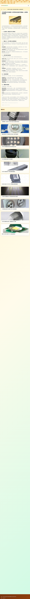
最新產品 (3, 109)
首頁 (1, 9)
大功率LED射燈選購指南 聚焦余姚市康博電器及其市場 (9, 146)
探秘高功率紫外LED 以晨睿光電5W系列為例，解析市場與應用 (10, 134)
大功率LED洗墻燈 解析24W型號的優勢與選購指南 (8, 171)
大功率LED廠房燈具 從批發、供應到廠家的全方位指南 (9, 221)
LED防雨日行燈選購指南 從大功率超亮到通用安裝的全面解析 (10, 196)
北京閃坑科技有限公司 (4, 5)
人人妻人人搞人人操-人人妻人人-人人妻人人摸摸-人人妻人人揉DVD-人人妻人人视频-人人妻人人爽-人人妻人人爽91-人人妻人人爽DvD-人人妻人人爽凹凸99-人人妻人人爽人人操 (15, 2)
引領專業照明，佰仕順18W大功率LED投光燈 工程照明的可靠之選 (10, 121)
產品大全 (4, 9)
